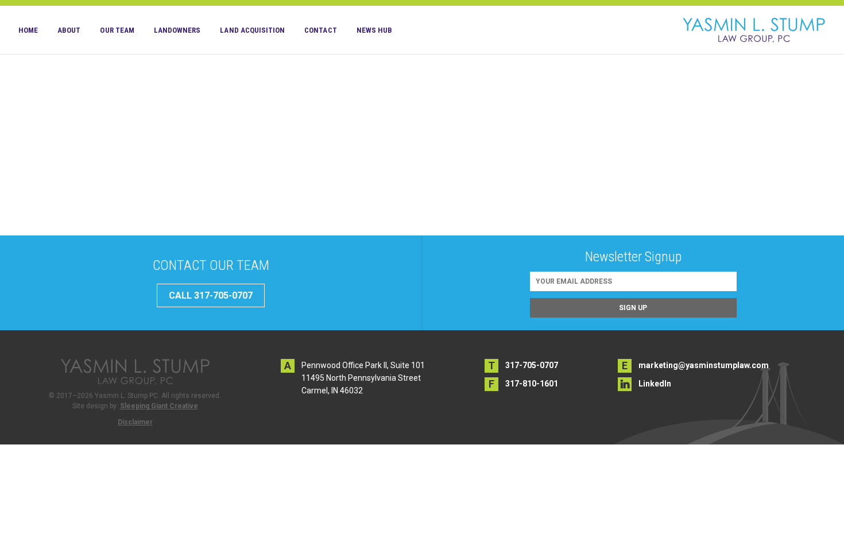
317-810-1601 (531, 383)
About (68, 30)
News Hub (374, 30)
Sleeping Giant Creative (159, 406)
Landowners (177, 30)
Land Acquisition (252, 30)
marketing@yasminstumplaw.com (703, 365)
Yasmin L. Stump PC (754, 29)
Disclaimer (135, 422)
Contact (320, 30)
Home (28, 30)
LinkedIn (654, 383)
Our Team (117, 30)
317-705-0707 (531, 365)
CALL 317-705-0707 (211, 295)
